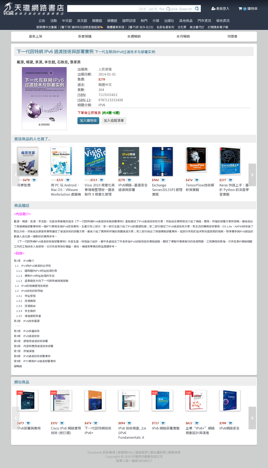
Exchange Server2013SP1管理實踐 (167, 189)
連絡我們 (141, 452)
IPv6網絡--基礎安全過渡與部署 (133, 187)
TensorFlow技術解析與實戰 (200, 187)
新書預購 (84, 36)
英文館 (82, 20)
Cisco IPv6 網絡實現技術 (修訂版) (66, 430)
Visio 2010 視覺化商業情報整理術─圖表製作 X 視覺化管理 (100, 189)
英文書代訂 (197, 27)
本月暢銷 (183, 36)
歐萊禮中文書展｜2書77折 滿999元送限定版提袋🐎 (69, 27)
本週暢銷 (134, 36)
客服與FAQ (125, 452)
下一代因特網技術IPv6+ (98, 430)
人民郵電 (105, 69)
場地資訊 (222, 20)
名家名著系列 (165, 27)
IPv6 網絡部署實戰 (166, 428)
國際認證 (129, 20)
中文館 (67, 20)
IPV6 (101, 104)
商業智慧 (24, 184)
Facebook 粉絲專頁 (101, 452)
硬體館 (112, 20)
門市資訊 (204, 20)
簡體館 (97, 20)
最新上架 (35, 36)
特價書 (232, 36)
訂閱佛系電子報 (218, 27)
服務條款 (174, 452)
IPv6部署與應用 (29, 428)
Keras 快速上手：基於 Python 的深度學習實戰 (234, 189)
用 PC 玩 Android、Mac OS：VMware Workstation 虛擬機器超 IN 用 (66, 191)
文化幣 (182, 27)
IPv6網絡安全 (229, 428)
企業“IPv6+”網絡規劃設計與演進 (200, 430)
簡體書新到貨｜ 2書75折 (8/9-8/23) (130, 27)
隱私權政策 (158, 452)
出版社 (169, 20)
